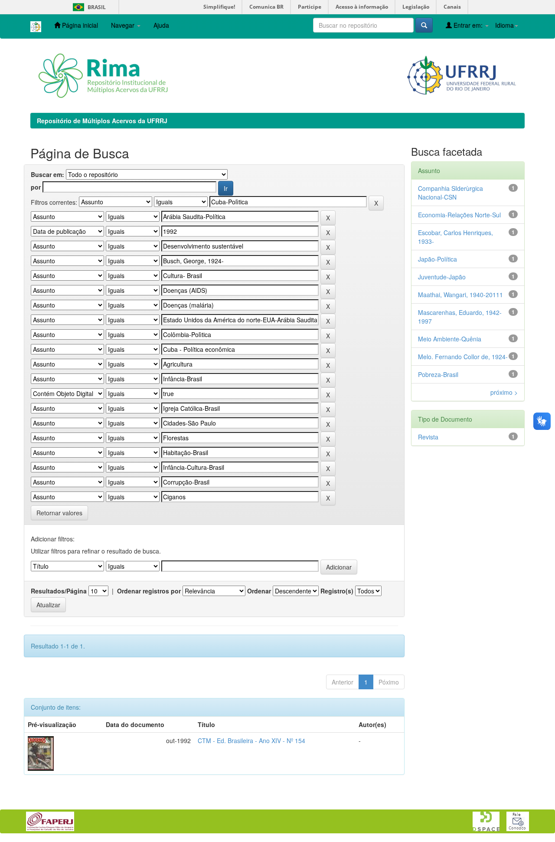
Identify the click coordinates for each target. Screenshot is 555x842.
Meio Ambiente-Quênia (449, 338)
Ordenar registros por (149, 590)
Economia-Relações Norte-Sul (459, 214)
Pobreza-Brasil (438, 374)
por (36, 187)
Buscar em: (47, 174)
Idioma (504, 25)
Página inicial (79, 25)
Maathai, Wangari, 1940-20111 (460, 294)
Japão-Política (437, 259)
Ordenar (259, 590)
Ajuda (161, 25)
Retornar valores (59, 512)
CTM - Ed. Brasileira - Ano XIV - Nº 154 (251, 740)
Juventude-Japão (442, 276)
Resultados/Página (59, 590)
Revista (428, 436)
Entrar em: (468, 25)
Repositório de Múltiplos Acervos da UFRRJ (102, 120)
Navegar (123, 25)
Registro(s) (336, 590)
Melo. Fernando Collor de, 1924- (463, 356)
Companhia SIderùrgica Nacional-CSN (450, 192)
